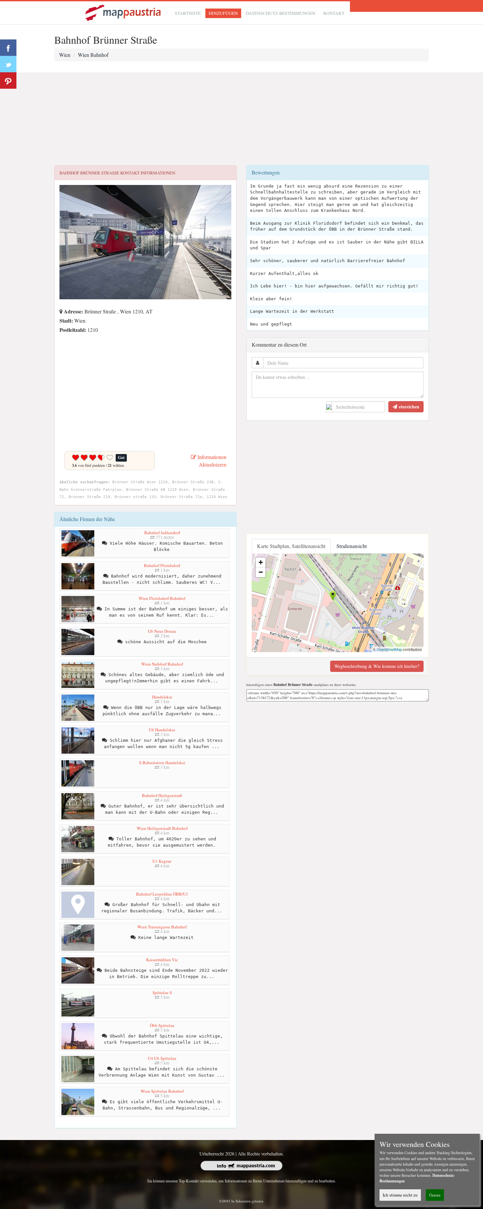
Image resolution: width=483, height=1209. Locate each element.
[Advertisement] (241, 119)
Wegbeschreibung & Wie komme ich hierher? (376, 666)
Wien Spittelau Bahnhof (162, 1091)
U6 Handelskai (162, 730)
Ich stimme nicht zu (400, 1195)
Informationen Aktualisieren (211, 460)
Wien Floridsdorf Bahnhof (162, 598)
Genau (435, 1195)
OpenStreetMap (389, 649)
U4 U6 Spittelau (162, 1058)
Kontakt (333, 13)
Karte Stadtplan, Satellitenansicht (291, 545)
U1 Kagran (162, 861)
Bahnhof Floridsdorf (162, 565)
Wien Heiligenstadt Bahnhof (162, 828)
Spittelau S (162, 992)
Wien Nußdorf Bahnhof (162, 664)
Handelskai (162, 697)
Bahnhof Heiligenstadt (162, 795)
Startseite (188, 13)
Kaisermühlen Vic (162, 960)
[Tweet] (8, 64)
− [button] (261, 572)
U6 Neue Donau (162, 631)
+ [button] (261, 562)
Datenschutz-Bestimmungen (280, 13)
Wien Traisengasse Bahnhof (162, 927)
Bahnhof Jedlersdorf (162, 533)
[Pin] (8, 80)
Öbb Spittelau (162, 1025)
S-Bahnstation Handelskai (162, 762)
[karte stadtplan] (123, 12)
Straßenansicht (351, 545)
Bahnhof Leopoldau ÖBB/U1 (162, 894)
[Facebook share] (8, 47)
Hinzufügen (223, 13)
